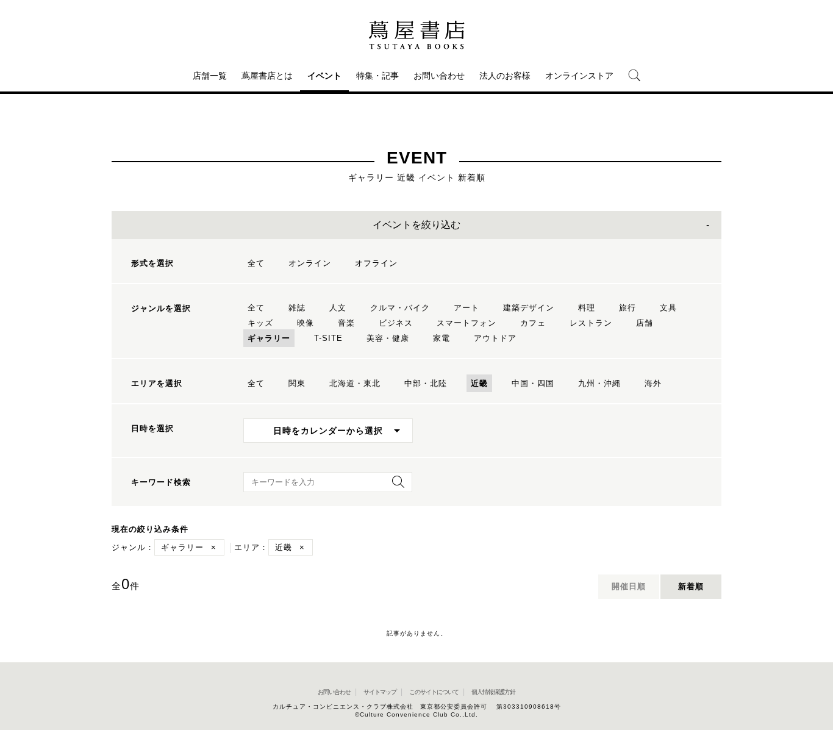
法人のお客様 (505, 76)
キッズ (260, 322)
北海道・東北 (355, 383)
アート (466, 307)
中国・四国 (533, 383)
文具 (668, 307)
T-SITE (328, 338)
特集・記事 (377, 76)
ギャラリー (269, 338)
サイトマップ (379, 692)
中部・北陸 (425, 383)
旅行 (627, 307)
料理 (586, 307)
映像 (305, 322)
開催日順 (629, 586)
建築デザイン (528, 307)
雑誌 (297, 307)
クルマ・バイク (400, 307)
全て (256, 263)
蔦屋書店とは (267, 76)
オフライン (376, 263)
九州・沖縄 (599, 383)
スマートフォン (466, 322)
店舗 (644, 322)
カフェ (533, 322)
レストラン (591, 322)
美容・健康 (387, 338)
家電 (441, 338)
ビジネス (396, 322)
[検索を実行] (395, 486)
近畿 (479, 383)
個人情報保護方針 (493, 692)
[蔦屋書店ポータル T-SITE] (416, 34)
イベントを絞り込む (416, 225)
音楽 (346, 322)
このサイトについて (434, 692)
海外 (653, 383)
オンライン (309, 263)
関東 (297, 383)
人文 (337, 307)
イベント (324, 76)
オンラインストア (579, 76)
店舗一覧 (210, 76)
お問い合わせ (439, 76)
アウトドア (495, 338)
